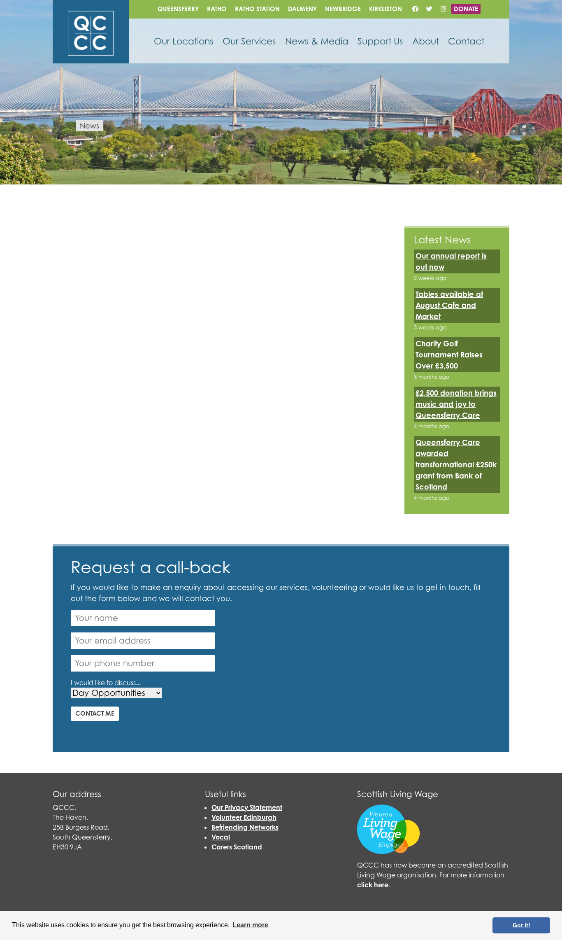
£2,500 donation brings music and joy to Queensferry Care (456, 404)
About (425, 41)
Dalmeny (302, 9)
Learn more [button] (250, 924)
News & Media (316, 41)
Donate (466, 9)
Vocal (220, 837)
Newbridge (343, 9)
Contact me (94, 713)
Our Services (249, 41)
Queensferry (178, 9)
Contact (466, 41)
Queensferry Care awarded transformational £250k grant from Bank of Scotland (456, 464)
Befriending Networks (245, 827)
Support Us (380, 41)
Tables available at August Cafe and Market (449, 305)
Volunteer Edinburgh (243, 817)
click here (372, 885)
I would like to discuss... (106, 683)
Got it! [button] (521, 925)
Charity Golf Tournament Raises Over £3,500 (449, 354)
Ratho (217, 9)
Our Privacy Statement (246, 807)
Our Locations (184, 41)
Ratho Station (257, 9)
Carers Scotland (236, 847)
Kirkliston (385, 9)
